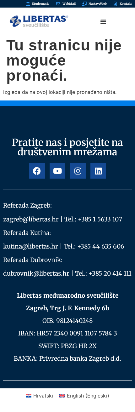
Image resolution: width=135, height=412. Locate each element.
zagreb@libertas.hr (31, 219)
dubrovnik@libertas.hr (36, 273)
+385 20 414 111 (110, 273)
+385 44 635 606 (100, 246)
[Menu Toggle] (103, 21)
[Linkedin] (98, 171)
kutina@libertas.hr (30, 246)
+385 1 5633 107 (100, 219)
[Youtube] (57, 171)
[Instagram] (78, 171)
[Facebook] (37, 171)
